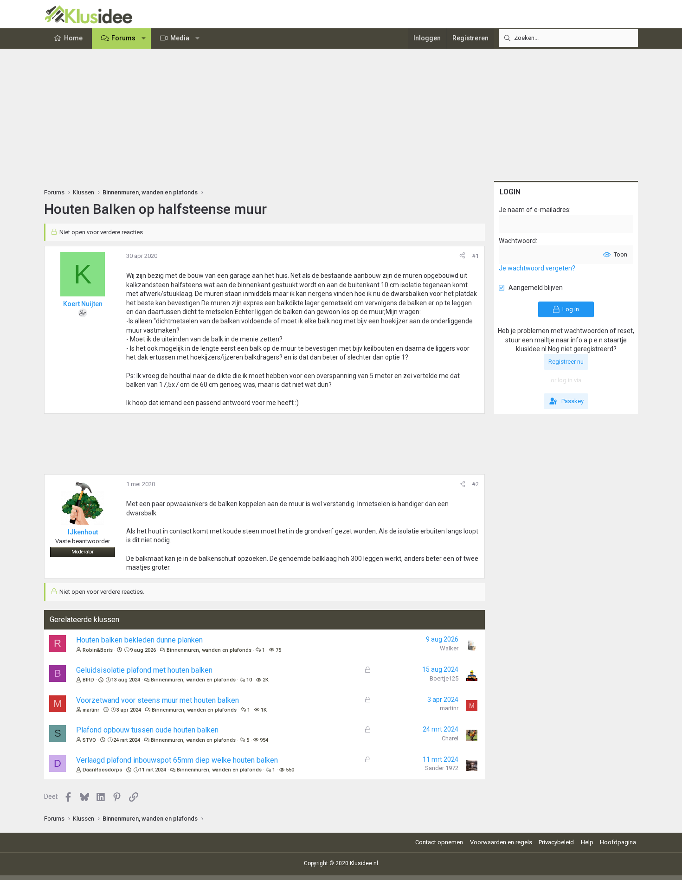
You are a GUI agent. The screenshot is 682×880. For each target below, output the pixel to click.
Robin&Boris (98, 650)
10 (249, 680)
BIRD (88, 680)
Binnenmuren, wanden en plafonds (209, 650)
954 (264, 740)
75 (278, 650)
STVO (89, 740)
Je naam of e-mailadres (534, 209)
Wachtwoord (517, 240)
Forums (123, 38)
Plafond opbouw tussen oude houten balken (147, 730)
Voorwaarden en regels (501, 842)
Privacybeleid (556, 842)
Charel (450, 738)
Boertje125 (444, 678)
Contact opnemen (439, 842)
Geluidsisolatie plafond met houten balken (144, 670)
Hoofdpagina (618, 842)
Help (587, 842)
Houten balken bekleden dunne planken (139, 640)
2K (266, 680)
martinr (91, 710)
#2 (475, 484)
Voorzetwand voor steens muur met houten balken (157, 700)
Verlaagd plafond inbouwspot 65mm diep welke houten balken (177, 760)
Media (179, 38)
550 (290, 770)
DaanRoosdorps (102, 770)
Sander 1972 (441, 767)
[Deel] (462, 256)
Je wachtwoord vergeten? (537, 268)
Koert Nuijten (83, 304)
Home (73, 38)
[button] (144, 38)
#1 (475, 255)
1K (264, 710)
